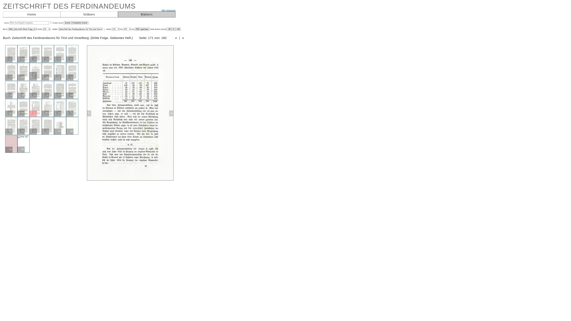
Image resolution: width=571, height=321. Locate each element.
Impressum (171, 10)
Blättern (147, 14)
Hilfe (163, 10)
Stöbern (89, 14)
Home (31, 14)
